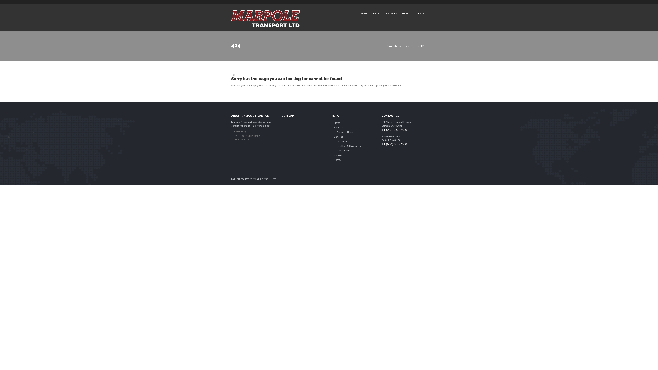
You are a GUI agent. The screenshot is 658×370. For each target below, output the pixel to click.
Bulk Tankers (343, 150)
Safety (419, 13)
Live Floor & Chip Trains (349, 145)
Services (391, 13)
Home (364, 13)
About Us (377, 13)
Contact (406, 13)
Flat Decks (342, 141)
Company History (346, 132)
